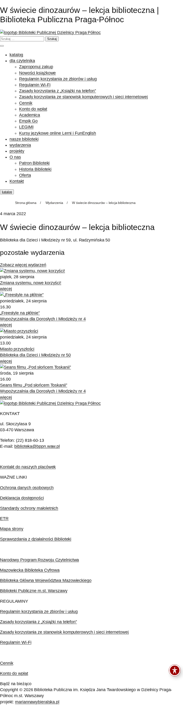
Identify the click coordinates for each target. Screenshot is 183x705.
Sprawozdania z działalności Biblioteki (35, 539)
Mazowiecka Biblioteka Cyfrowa (30, 570)
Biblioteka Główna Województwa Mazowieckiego (46, 580)
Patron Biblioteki (34, 163)
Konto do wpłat (33, 109)
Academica (29, 115)
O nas (15, 157)
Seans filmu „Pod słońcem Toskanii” (33, 385)
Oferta (25, 175)
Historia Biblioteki (35, 169)
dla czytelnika (22, 60)
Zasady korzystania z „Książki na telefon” (57, 90)
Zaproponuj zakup (36, 66)
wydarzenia (20, 145)
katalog (16, 54)
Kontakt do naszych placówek (28, 467)
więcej (6, 288)
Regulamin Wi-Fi (35, 84)
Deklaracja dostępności (22, 498)
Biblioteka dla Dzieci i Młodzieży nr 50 (35, 355)
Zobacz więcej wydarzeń (23, 264)
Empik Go (28, 121)
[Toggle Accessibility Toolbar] (174, 670)
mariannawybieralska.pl (37, 702)
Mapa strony (11, 528)
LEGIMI (26, 127)
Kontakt (17, 181)
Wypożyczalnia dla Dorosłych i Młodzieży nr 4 (43, 319)
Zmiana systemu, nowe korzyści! (30, 282)
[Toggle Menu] (2, 46)
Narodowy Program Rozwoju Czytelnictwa (39, 559)
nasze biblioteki (24, 139)
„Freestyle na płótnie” (20, 313)
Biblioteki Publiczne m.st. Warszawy (33, 590)
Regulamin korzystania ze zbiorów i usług (58, 79)
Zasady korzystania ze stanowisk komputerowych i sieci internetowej (83, 96)
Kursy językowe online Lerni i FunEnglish (57, 133)
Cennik (25, 103)
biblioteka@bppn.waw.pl (37, 446)
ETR (4, 518)
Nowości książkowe (37, 73)
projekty (17, 151)
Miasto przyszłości (17, 349)
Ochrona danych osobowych (27, 487)
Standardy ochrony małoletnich (29, 508)
